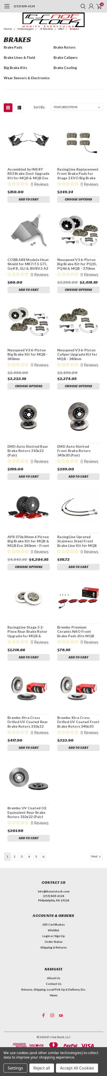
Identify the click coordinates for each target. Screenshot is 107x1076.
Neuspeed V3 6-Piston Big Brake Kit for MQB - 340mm (27, 354)
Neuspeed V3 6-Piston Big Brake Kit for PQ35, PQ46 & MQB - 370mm (77, 263)
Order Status (53, 942)
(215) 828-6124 (24, 6)
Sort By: (39, 107)
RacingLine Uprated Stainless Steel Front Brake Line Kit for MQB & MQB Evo (77, 541)
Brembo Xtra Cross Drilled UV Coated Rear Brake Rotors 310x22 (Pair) (27, 722)
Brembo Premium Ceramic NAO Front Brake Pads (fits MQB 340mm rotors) (75, 631)
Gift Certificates (53, 924)
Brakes (74, 29)
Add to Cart (29, 199)
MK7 (61, 29)
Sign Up (59, 936)
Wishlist (53, 930)
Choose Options (78, 199)
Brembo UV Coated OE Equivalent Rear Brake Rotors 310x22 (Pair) (27, 812)
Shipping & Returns (53, 947)
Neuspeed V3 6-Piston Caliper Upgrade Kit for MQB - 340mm (77, 354)
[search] (82, 6)
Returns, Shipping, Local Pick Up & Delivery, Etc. (53, 989)
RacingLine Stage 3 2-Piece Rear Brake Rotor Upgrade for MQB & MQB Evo (27, 631)
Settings (15, 1068)
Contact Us (53, 984)
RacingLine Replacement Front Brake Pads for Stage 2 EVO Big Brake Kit (78, 173)
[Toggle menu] (7, 8)
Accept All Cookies (77, 1068)
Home (8, 29)
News (53, 995)
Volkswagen (25, 29)
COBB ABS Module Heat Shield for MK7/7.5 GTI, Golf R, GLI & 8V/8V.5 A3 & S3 (28, 264)
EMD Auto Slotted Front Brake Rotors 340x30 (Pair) (74, 450)
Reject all (41, 1068)
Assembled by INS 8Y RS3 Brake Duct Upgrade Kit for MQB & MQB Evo (28, 173)
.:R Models (46, 29)
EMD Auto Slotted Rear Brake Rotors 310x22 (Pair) (27, 450)
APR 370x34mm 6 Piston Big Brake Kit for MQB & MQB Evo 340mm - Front (28, 541)
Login (46, 936)
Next (94, 856)
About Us (53, 978)
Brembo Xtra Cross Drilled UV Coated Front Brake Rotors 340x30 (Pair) (78, 722)
